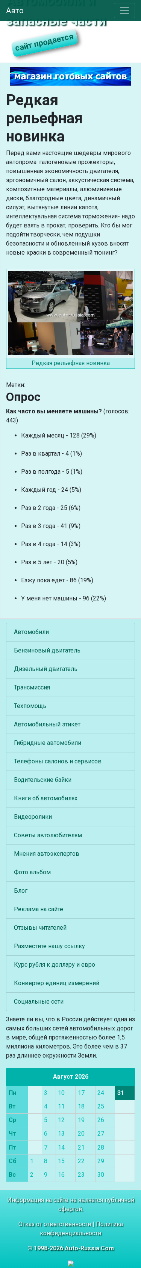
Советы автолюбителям (48, 835)
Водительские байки (42, 779)
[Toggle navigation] (124, 10)
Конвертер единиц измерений (56, 983)
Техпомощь (30, 705)
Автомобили (31, 632)
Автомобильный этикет (47, 724)
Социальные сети (39, 1001)
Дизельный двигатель (45, 668)
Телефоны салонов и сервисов (58, 761)
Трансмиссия (32, 687)
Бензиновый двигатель (47, 650)
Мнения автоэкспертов (46, 853)
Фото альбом (32, 872)
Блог (20, 890)
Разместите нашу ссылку (49, 946)
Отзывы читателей (40, 927)
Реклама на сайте (38, 909)
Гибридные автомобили (47, 742)
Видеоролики (33, 816)
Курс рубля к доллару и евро (54, 964)
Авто (15, 10)
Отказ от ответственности (54, 1224)
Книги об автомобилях (45, 798)
